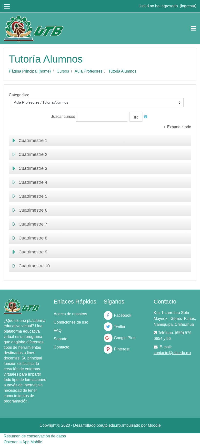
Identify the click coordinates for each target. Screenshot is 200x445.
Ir (136, 117)
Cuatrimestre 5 (33, 196)
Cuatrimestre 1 (33, 140)
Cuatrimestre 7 (33, 224)
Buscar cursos (62, 116)
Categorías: (19, 95)
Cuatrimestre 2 (33, 154)
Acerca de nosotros (70, 314)
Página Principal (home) (30, 71)
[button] (146, 117)
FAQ (57, 330)
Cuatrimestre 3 (33, 168)
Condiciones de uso (71, 322)
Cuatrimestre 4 (33, 182)
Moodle (154, 425)
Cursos (63, 71)
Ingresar (188, 6)
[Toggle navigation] (193, 28)
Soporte (60, 339)
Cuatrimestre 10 (34, 265)
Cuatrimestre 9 (33, 252)
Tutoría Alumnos (122, 71)
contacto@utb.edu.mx (172, 353)
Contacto (61, 347)
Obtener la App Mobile (23, 442)
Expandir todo (179, 127)
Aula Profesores (88, 71)
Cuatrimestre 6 (33, 210)
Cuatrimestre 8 (33, 238)
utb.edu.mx (111, 425)
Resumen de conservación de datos (35, 436)
